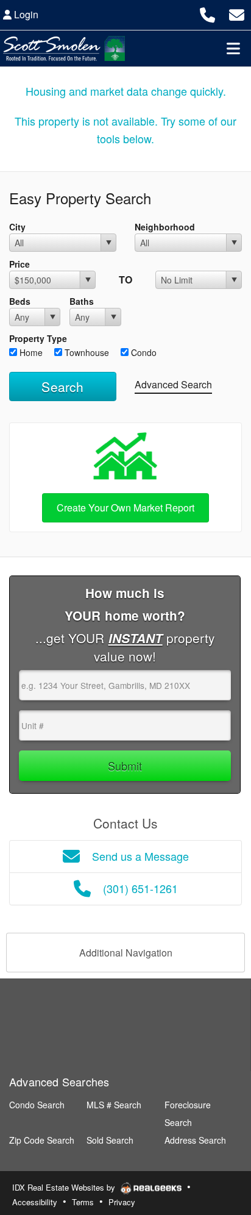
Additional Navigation (125, 953)
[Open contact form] (236, 13)
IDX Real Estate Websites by (65, 1187)
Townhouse (85, 352)
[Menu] (233, 48)
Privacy (121, 1202)
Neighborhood (165, 227)
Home (30, 352)
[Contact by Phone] (207, 13)
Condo (143, 352)
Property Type (38, 338)
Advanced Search (173, 384)
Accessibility (34, 1202)
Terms (83, 1202)
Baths (81, 301)
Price (19, 264)
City (17, 227)
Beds (19, 301)
